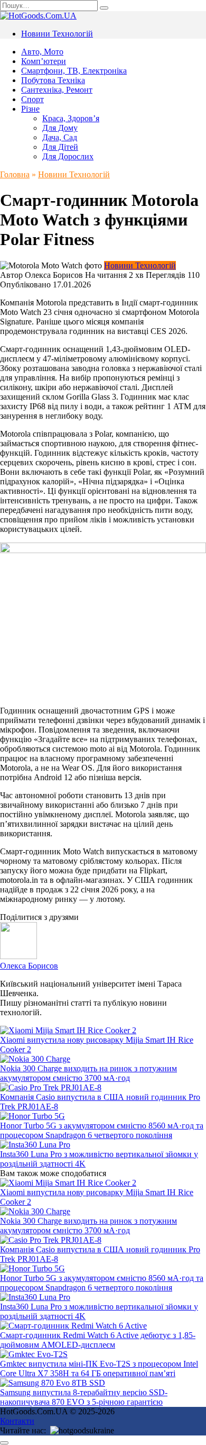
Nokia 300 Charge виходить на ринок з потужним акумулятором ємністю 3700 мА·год (88, 1073)
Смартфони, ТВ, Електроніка (74, 70)
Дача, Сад (59, 137)
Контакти (17, 1420)
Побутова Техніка (53, 80)
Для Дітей (60, 146)
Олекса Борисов (29, 965)
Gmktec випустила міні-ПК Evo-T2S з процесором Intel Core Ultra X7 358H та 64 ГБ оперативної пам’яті (99, 1368)
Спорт (32, 99)
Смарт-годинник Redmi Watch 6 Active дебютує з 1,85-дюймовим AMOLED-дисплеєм (97, 1340)
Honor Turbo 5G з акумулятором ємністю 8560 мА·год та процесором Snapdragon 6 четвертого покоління (101, 1130)
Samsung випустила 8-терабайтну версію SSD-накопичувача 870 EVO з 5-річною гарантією (83, 1397)
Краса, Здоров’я (70, 118)
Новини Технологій (57, 33)
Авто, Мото (42, 51)
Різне (30, 108)
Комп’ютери (43, 61)
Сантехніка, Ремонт (56, 89)
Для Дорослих (67, 156)
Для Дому (60, 127)
